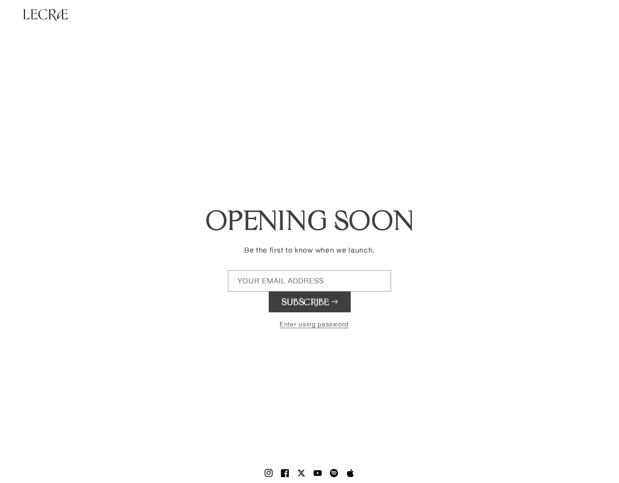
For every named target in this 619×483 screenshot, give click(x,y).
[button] (309, 321)
